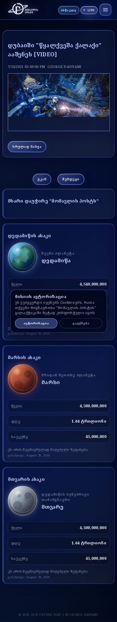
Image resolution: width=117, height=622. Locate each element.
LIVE (91, 10)
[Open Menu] (105, 10)
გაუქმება (80, 323)
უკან (41, 179)
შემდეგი (71, 179)
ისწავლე (68, 10)
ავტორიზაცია (36, 323)
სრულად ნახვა (26, 146)
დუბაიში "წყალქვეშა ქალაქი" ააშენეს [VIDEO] (55, 49)
